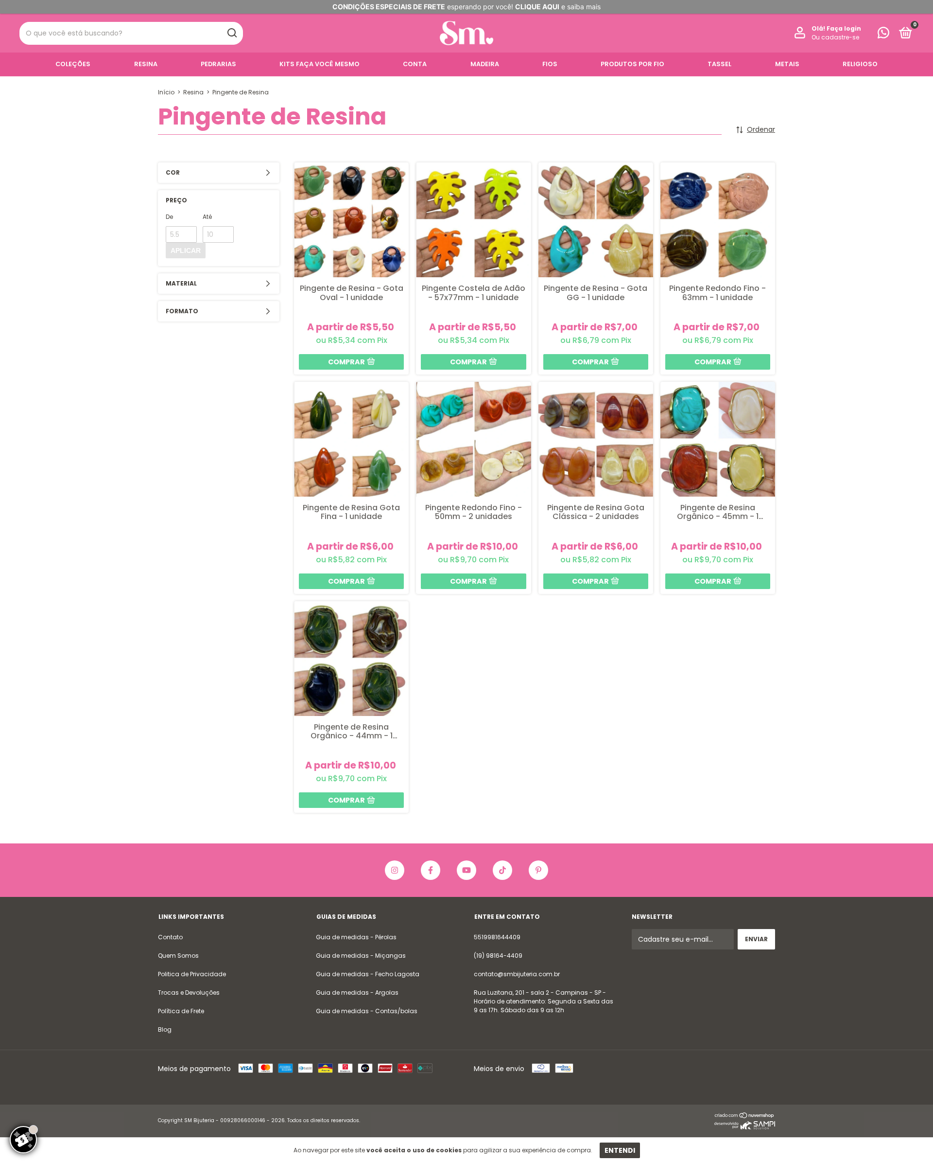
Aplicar (186, 250)
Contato (170, 937)
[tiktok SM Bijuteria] (502, 870)
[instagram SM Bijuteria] (394, 870)
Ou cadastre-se (835, 37)
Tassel (719, 64)
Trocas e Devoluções (189, 992)
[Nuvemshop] (744, 1116)
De (169, 217)
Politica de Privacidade (192, 974)
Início (166, 92)
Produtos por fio (632, 64)
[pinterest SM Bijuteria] (538, 870)
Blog (165, 1029)
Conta (415, 64)
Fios (549, 64)
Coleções (72, 64)
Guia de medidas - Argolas (357, 992)
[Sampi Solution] (744, 1127)
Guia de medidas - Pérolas (356, 937)
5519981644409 (497, 937)
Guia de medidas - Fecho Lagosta (367, 974)
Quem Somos (178, 955)
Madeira (484, 64)
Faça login (844, 28)
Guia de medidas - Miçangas (361, 955)
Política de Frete (181, 1011)
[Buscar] (232, 33)
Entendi (620, 1150)
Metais (787, 64)
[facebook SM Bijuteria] (430, 870)
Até (207, 217)
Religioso (860, 64)
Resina (145, 64)
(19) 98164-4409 (498, 955)
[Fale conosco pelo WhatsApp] (883, 35)
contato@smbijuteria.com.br (517, 974)
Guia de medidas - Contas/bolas (366, 1011)
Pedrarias (218, 64)
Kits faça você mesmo (319, 64)
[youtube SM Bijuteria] (466, 870)
